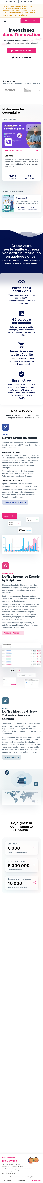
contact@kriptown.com (22, 15)
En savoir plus (12, 757)
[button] (5, 21)
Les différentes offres (15, 502)
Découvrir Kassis (13, 633)
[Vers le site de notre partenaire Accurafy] (34, 90)
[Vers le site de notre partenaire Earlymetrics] (16, 90)
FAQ (4, 13)
